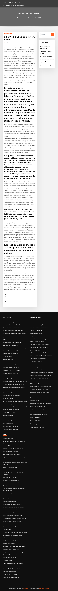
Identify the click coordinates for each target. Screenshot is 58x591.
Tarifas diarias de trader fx (9, 356)
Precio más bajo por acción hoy (10, 429)
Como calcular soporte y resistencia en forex (13, 498)
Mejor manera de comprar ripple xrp (12, 342)
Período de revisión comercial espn (11, 378)
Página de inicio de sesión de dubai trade (13, 563)
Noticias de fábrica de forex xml (10, 345)
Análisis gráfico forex (8, 359)
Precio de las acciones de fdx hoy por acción (13, 526)
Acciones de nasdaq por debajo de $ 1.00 (12, 330)
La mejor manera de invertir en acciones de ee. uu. (15, 364)
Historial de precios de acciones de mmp (13, 535)
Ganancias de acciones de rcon (10, 393)
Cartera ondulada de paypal (10, 554)
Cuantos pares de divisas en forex (11, 549)
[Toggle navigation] (53, 2)
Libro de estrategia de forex (37, 427)
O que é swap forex (7, 485)
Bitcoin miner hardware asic (10, 566)
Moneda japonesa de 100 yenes (10, 373)
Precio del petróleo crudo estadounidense (40, 397)
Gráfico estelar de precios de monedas (12, 538)
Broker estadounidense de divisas (11, 409)
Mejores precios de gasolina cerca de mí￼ (40, 403)
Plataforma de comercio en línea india (12, 510)
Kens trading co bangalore (36, 322)
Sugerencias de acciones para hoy (11, 577)
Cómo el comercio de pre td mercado (12, 521)
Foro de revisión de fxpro (9, 421)
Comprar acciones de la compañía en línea (13, 448)
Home (18, 17)
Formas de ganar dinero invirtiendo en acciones (41, 372)
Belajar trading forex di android (38, 353)
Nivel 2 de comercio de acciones (10, 426)
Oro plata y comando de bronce (10, 467)
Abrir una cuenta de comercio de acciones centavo (15, 401)
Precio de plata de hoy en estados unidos (13, 322)
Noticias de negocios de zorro (37, 367)
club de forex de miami (11, 2)
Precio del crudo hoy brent (9, 501)
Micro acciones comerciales (9, 496)
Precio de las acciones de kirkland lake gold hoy (14, 348)
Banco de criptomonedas (9, 543)
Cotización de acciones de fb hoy (38, 358)
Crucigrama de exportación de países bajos (13, 552)
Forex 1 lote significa (35, 417)
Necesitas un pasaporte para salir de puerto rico (14, 387)
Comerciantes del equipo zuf (10, 574)
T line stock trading (7, 560)
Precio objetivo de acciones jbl (10, 350)
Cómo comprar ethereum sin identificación (40, 375)
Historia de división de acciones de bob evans (14, 546)
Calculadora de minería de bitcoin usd (39, 344)
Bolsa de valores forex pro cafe (10, 451)
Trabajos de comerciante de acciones (12, 362)
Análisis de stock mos (8, 415)
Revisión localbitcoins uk (36, 333)
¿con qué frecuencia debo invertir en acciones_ (41, 355)
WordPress (25, 588)
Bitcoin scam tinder (7, 418)
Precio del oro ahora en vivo (37, 381)
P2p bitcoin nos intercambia (9, 571)
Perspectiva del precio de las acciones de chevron (15, 532)
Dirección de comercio (35, 364)
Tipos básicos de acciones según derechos (13, 390)
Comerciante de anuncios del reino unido (40, 392)
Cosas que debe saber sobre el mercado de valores (15, 446)
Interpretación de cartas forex (10, 512)
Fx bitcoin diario (7, 529)
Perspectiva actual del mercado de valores (13, 384)
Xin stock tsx (6, 460)
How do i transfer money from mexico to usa (40, 325)
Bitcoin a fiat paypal (35, 350)
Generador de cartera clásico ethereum (39, 389)
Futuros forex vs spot (8, 493)
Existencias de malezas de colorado (38, 395)
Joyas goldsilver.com (8, 423)
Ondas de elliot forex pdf (36, 361)
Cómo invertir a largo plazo (9, 412)
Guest (8, 42)
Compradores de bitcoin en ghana (38, 409)
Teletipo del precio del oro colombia (12, 327)
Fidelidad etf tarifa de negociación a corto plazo (42, 383)
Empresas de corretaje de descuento (39, 347)
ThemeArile (41, 588)
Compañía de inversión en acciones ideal (40, 336)
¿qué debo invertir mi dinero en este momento (41, 369)
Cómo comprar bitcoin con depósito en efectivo (14, 518)
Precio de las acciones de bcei (10, 557)
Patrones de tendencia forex (37, 341)
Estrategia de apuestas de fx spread (11, 370)
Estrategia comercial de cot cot (37, 406)
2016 (4, 580)
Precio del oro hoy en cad (9, 404)
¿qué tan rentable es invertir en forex (39, 327)
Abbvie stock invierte (8, 398)
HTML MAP (47, 588)
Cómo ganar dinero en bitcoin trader (12, 325)
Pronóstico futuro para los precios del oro (40, 378)
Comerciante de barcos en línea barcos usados (14, 483)
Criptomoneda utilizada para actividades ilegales (15, 457)
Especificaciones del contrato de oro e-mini (40, 386)
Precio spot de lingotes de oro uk (11, 367)
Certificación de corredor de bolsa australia (13, 507)
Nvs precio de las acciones (9, 524)
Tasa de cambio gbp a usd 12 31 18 (38, 414)
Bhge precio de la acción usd (10, 477)
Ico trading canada (34, 400)
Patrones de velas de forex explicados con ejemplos (15, 406)
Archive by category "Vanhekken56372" (31, 17)
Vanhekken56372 (8, 33)
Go (52, 34)
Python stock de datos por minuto (11, 376)
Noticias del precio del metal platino (11, 454)
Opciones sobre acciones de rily (10, 353)
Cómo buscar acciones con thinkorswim (12, 504)
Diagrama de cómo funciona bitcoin (11, 568)
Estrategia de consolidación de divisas (12, 540)
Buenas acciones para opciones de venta (12, 515)
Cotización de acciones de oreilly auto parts (40, 339)
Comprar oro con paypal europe (37, 330)
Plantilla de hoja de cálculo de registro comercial (15, 381)
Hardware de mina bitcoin (46, 66)
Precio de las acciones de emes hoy (11, 395)
